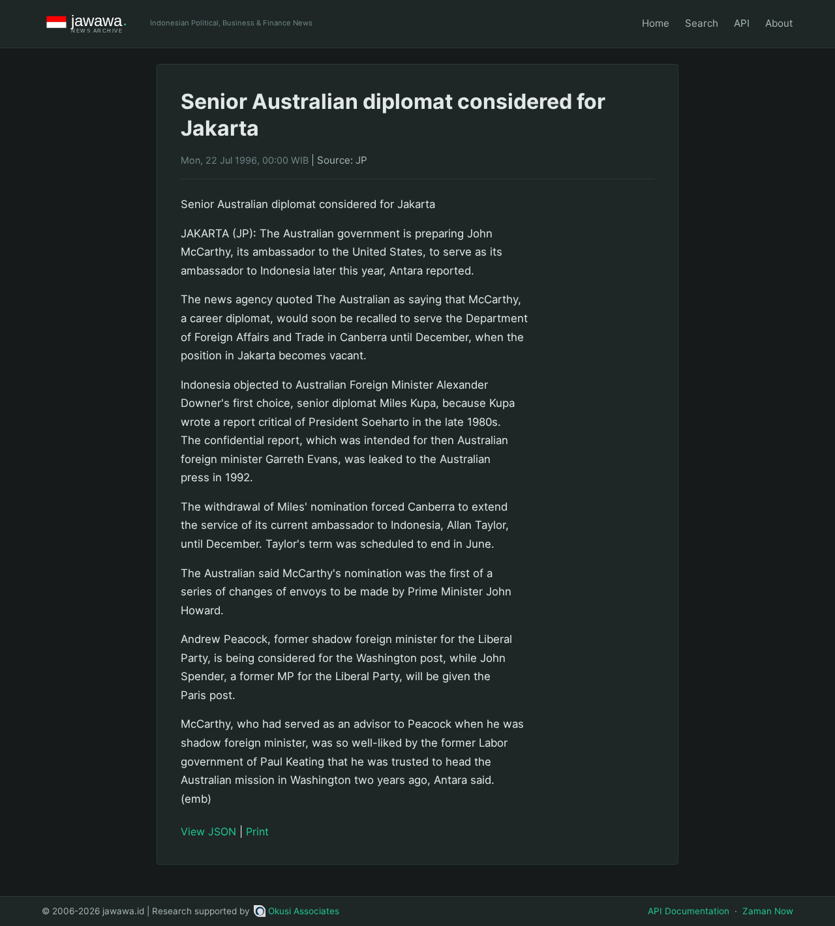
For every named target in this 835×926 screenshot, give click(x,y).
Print (257, 831)
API (742, 23)
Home (655, 23)
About (779, 23)
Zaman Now (767, 911)
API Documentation (688, 911)
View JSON (208, 831)
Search (701, 23)
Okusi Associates (303, 911)
